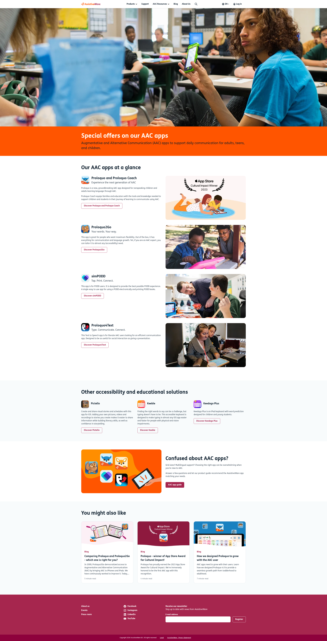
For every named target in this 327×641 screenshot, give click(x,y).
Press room (86, 615)
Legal (162, 638)
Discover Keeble (147, 430)
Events (84, 610)
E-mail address (172, 615)
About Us (186, 4)
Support (145, 4)
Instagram (132, 610)
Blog (176, 4)
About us (85, 606)
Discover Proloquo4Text (95, 345)
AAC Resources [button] (160, 4)
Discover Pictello (92, 430)
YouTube (131, 619)
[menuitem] (132, 4)
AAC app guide (175, 485)
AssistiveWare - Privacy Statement (179, 638)
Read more (107, 552)
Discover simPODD (92, 296)
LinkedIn (131, 615)
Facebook (131, 606)
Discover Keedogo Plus (207, 421)
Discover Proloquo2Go (94, 250)
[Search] (196, 4)
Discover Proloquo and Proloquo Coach (102, 206)
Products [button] (131, 4)
